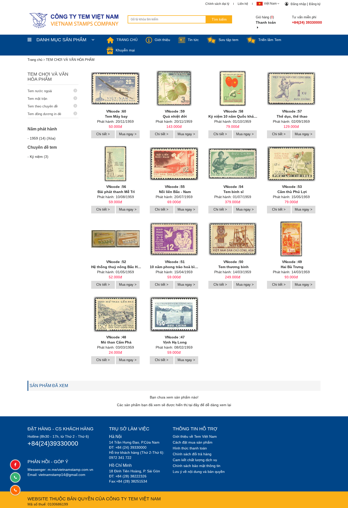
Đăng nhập (299, 4)
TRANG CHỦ (127, 40)
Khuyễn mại (125, 50)
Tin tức (193, 40)
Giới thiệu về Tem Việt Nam (195, 436)
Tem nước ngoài (40, 91)
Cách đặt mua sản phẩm (192, 442)
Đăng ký (314, 4)
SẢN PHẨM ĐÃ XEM (49, 385)
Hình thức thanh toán (190, 448)
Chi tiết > (103, 134)
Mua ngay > (128, 134)
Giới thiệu (162, 40)
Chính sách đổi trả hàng (192, 454)
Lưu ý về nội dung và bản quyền (199, 472)
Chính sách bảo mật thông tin (196, 466)
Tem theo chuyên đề (43, 106)
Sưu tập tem (228, 40)
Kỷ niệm (36, 157)
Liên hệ (243, 4)
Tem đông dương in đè (44, 114)
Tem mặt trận (37, 99)
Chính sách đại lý (217, 4)
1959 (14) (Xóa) (43, 138)
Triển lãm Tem (269, 40)
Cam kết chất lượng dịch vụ (195, 460)
